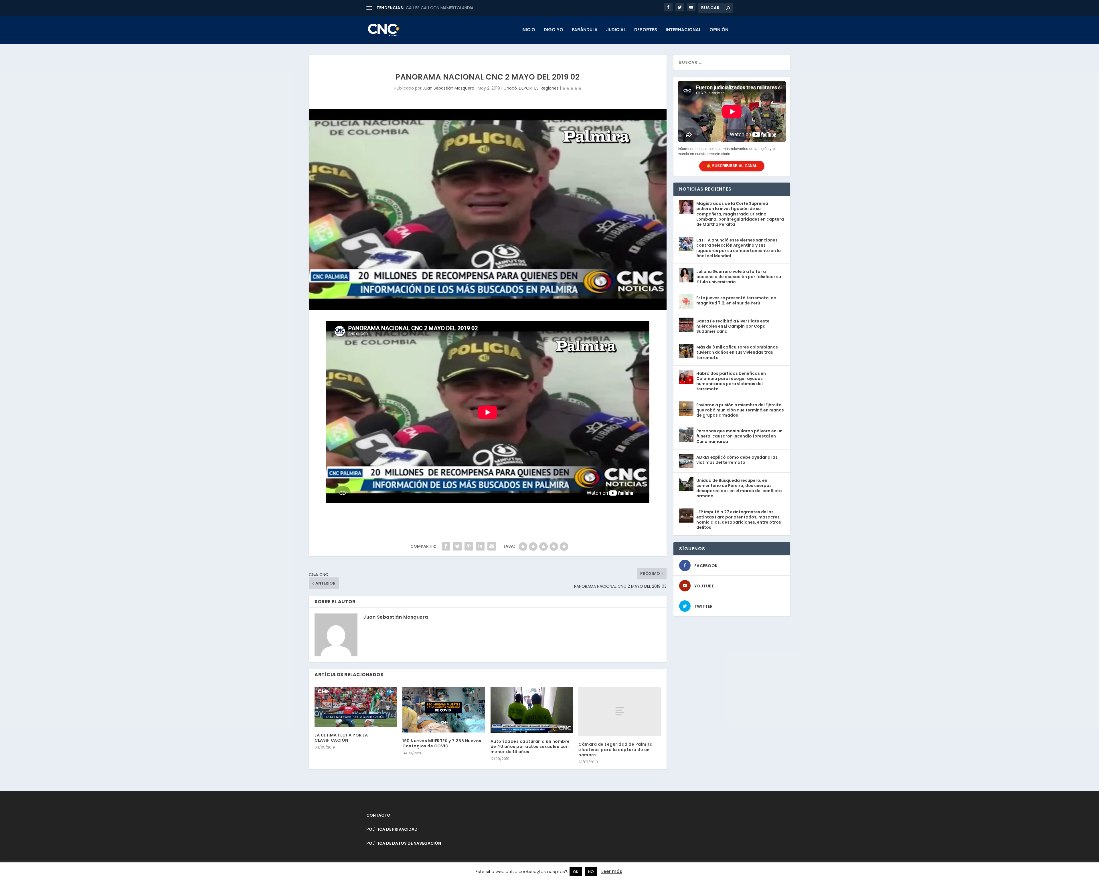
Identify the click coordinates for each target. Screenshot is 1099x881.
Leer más (611, 871)
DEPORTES (645, 30)
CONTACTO (378, 815)
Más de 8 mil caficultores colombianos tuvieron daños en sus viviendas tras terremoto (737, 352)
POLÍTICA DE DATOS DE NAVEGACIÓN (403, 843)
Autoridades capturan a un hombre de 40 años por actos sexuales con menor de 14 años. (530, 747)
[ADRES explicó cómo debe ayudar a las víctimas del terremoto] (686, 461)
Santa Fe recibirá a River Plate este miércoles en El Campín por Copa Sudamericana (733, 326)
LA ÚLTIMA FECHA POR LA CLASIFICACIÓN (341, 737)
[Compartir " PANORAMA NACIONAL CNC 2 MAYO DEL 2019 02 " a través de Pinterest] (469, 546)
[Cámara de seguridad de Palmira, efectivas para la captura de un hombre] (619, 711)
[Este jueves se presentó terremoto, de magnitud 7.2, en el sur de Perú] (686, 301)
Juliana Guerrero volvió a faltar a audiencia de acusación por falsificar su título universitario (738, 277)
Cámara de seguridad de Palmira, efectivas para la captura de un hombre (616, 749)
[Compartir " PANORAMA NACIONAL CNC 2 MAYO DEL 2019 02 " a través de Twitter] (457, 546)
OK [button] (575, 871)
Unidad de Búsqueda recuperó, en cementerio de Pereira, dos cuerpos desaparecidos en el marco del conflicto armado (739, 488)
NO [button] (591, 871)
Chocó (510, 88)
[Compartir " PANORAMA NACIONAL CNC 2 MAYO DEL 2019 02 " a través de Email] (491, 546)
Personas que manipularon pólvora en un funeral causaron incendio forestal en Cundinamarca (739, 436)
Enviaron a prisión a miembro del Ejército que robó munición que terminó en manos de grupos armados (740, 410)
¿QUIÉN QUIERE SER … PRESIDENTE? (438, 8)
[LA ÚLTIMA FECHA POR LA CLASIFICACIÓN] (356, 707)
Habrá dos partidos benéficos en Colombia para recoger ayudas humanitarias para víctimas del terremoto (731, 381)
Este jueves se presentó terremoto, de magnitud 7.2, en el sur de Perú (736, 300)
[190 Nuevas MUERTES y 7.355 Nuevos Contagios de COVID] (443, 709)
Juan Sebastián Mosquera (448, 88)
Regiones (550, 88)
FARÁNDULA (585, 30)
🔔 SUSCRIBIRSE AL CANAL (731, 166)
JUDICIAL (616, 30)
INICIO (528, 30)
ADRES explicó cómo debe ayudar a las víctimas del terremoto (737, 459)
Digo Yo (553, 30)
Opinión (718, 30)
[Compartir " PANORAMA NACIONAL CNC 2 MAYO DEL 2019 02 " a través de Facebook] (446, 546)
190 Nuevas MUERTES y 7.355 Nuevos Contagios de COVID (441, 743)
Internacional (683, 30)
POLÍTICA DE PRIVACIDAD (392, 829)
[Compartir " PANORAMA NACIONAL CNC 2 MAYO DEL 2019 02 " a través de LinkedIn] (480, 546)
